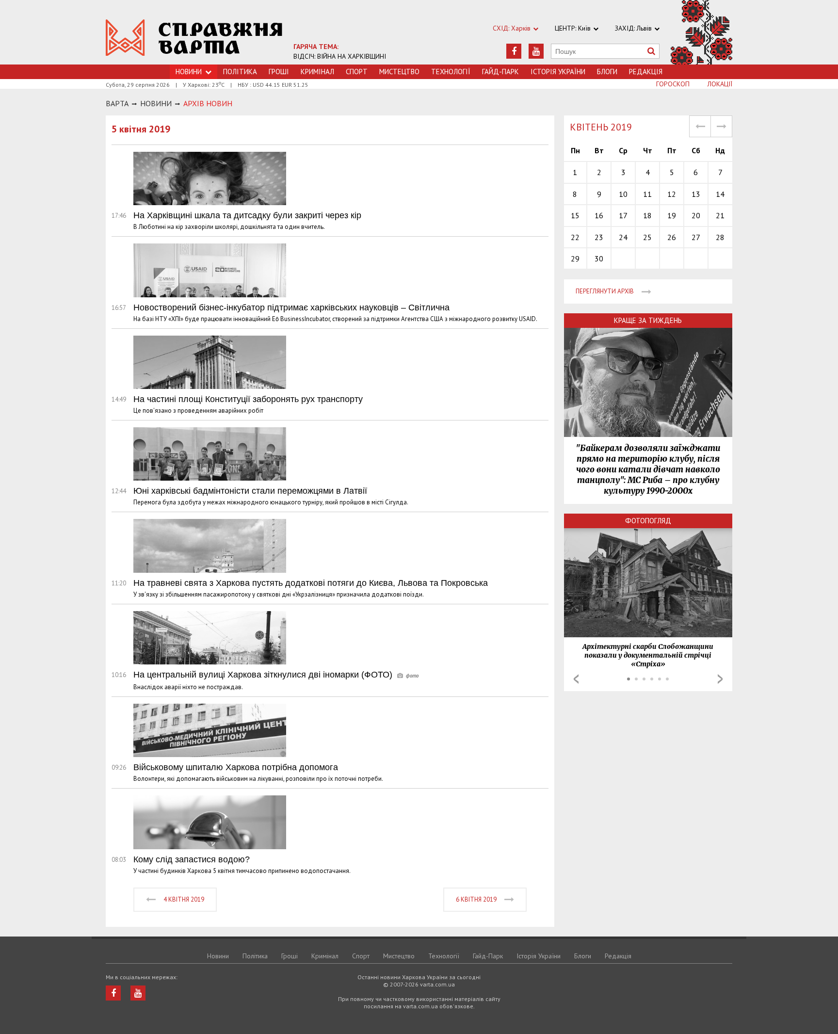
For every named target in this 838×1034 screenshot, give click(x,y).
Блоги (607, 71)
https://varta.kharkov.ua (194, 37)
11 (647, 194)
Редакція (645, 71)
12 (671, 194)
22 (575, 237)
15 (575, 215)
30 (599, 258)
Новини (218, 956)
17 (623, 215)
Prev (576, 679)
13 (696, 194)
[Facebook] (513, 51)
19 (671, 215)
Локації (720, 84)
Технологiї (450, 71)
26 (671, 237)
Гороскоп (673, 84)
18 (647, 215)
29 (575, 258)
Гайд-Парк (500, 71)
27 (696, 237)
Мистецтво (399, 71)
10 (623, 194)
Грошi (279, 71)
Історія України (558, 71)
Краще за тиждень (648, 320)
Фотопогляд (648, 520)
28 (720, 237)
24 (623, 237)
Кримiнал (317, 71)
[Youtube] (536, 51)
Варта (117, 103)
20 (696, 215)
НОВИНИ (156, 103)
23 (599, 237)
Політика (240, 71)
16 (599, 215)
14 (720, 194)
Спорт (357, 71)
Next (720, 679)
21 (720, 215)
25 (647, 237)
